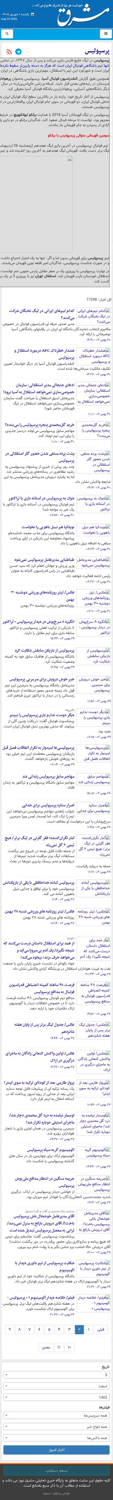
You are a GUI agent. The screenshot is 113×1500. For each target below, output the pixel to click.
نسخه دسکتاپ (57, 1471)
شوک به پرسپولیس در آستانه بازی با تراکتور (41, 498)
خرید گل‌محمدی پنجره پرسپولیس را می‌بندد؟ (39, 424)
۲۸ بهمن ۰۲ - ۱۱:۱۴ (63, 899)
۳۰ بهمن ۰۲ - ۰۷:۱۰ (99, 611)
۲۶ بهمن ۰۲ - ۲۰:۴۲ (62, 1314)
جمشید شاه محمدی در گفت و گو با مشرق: (49, 1211)
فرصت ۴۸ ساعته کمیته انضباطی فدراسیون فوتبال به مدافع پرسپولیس (41, 988)
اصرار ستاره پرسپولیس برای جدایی (48, 805)
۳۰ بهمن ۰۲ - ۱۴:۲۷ (98, 374)
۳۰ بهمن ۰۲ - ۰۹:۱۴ (99, 487)
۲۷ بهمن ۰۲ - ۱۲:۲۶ (62, 1067)
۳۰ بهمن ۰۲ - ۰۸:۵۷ (62, 515)
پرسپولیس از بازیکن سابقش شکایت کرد (44, 650)
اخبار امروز (56, 1450)
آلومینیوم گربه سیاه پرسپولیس (50, 1150)
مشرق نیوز (72, 13)
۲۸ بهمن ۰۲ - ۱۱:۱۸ (99, 872)
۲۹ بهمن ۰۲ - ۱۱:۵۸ (99, 701)
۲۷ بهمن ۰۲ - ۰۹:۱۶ (99, 1202)
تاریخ (106, 1367)
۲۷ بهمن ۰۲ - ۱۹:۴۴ (62, 1038)
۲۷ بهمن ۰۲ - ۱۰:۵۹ (99, 1104)
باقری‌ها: (69, 710)
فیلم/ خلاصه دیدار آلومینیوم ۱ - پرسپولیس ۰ (40, 1297)
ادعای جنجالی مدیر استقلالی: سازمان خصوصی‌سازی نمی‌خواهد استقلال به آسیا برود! (38, 389)
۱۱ (59, 1347)
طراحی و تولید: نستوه (56, 1493)
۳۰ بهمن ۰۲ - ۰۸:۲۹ (98, 549)
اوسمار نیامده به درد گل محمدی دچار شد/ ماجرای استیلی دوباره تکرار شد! (41, 1119)
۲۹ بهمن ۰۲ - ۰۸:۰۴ (62, 764)
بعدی (46, 1347)
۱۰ (69, 1347)
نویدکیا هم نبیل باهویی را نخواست (48, 527)
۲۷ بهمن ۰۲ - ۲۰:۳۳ (98, 974)
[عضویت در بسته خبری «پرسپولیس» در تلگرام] (18, 52)
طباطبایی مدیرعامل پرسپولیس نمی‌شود (44, 559)
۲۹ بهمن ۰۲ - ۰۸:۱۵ (99, 737)
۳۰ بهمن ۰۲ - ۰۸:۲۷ (98, 581)
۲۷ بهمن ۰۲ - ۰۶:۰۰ (99, 1252)
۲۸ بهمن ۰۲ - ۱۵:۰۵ (99, 793)
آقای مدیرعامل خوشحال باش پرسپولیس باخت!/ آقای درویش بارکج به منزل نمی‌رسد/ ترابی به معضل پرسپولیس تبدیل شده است (40, 1223)
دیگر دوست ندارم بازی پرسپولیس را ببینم (42, 715)
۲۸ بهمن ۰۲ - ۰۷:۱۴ (62, 923)
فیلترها (104, 1407)
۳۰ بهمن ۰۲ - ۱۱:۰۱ (99, 414)
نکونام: (70, 938)
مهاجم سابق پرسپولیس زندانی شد (48, 776)
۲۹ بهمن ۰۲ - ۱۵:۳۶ (62, 638)
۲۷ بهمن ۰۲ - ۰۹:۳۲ (98, 1166)
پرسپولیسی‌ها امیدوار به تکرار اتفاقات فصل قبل (38, 747)
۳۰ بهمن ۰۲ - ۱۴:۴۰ (99, 340)
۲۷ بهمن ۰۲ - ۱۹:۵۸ (99, 1014)
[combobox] (56, 1374)
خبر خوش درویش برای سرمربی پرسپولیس (41, 679)
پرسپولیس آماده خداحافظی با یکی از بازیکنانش (38, 882)
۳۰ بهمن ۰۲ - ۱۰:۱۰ (63, 441)
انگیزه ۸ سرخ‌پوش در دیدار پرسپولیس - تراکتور (38, 621)
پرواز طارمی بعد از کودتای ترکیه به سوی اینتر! (39, 1082)
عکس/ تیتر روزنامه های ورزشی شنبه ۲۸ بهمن (39, 911)
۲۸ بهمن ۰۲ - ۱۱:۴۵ (99, 827)
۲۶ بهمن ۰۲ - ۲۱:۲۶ (99, 1287)
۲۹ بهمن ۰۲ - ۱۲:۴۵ (62, 667)
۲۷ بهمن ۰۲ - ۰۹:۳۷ (62, 1139)
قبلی (100, 1329)
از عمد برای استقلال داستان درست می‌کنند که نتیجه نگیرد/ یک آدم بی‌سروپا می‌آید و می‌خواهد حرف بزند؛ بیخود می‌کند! (38, 950)
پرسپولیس (97, 51)
